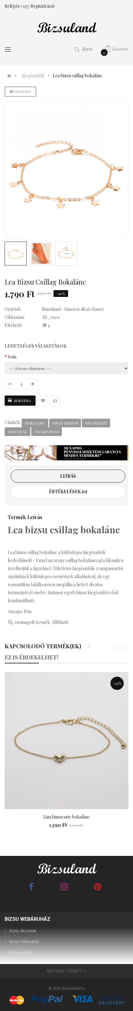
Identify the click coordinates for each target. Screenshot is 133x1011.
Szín (12, 357)
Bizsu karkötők (22, 963)
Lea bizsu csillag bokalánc (77, 76)
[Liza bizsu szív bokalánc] (66, 740)
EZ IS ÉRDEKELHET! (31, 657)
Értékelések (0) (68, 491)
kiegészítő (96, 423)
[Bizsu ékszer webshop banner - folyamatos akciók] (66, 452)
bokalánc (35, 423)
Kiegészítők (33, 76)
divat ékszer (65, 423)
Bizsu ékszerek (22, 931)
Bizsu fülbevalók (24, 941)
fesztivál (17, 431)
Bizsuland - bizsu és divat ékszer (73, 309)
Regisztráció (43, 6)
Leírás (68, 476)
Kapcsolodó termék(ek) (43, 646)
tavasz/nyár (46, 431)
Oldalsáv (22, 91)
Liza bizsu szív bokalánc (66, 817)
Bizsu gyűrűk (20, 952)
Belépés (13, 6)
